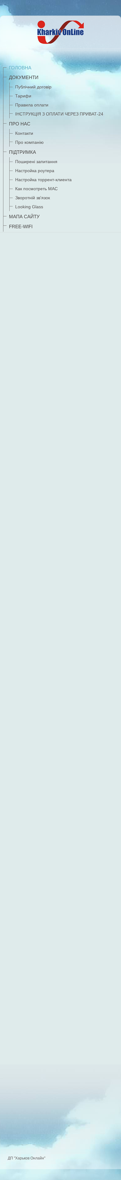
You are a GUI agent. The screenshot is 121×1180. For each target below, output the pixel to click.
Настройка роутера (34, 170)
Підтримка (22, 152)
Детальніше (24, 1084)
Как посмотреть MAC (36, 188)
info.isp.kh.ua (81, 397)
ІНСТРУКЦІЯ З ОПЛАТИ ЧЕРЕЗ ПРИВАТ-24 (59, 113)
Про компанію (29, 142)
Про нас (19, 123)
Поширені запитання (36, 161)
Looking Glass (29, 206)
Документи (23, 77)
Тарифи (23, 95)
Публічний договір (33, 86)
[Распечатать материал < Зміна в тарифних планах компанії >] (114, 486)
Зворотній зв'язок (32, 197)
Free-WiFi (21, 226)
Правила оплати (31, 104)
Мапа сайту (24, 216)
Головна (20, 67)
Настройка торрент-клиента (43, 179)
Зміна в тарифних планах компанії (41, 473)
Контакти (24, 133)
